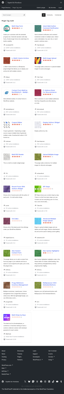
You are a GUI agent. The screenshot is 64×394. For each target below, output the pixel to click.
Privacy (4, 360)
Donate (51, 357)
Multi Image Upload (49, 58)
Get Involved (52, 351)
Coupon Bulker (17, 122)
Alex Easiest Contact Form (16, 252)
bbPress (5, 371)
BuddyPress (6, 374)
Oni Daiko (15, 219)
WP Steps (46, 186)
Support (35, 354)
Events (50, 354)
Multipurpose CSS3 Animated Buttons (49, 284)
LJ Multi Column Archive (20, 58)
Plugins (19, 357)
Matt (4, 368)
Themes (19, 354)
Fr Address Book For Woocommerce (49, 91)
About (3, 351)
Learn (34, 351)
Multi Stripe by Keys (19, 315)
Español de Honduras (12, 381)
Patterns (19, 360)
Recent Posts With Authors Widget (18, 187)
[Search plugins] (24, 15)
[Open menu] (61, 2)
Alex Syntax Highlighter (51, 251)
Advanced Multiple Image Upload (49, 220)
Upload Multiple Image (50, 154)
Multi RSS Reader (18, 154)
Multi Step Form (17, 26)
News (3, 354)
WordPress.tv (38, 360)
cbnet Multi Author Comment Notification (50, 27)
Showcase (20, 351)
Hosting (4, 357)
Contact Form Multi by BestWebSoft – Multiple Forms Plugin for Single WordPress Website (20, 91)
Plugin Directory (6, 7)
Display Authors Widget (51, 122)
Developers (36, 357)
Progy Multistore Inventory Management (20, 284)
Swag (51, 360)
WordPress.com (7, 365)
